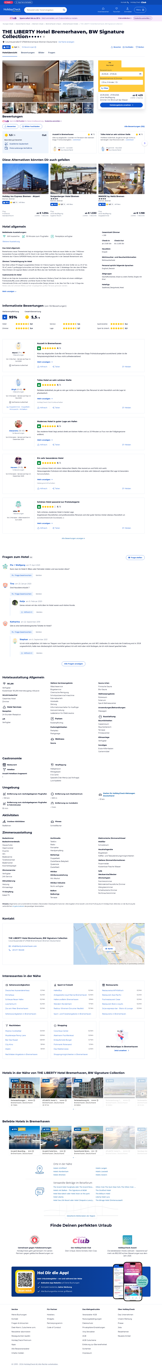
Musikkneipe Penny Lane (15, 1035)
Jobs (120, 1327)
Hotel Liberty (58, 1197)
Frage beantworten (23, 575)
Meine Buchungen (19, 1315)
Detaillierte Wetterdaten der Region (81, 1216)
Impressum (87, 1353)
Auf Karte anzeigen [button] (66, 42)
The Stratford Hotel (103, 1190)
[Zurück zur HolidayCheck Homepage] (12, 10)
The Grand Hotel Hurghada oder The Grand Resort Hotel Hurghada (73, 1187)
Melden (39, 575)
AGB (84, 1336)
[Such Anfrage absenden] (64, 10)
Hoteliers (50, 1315)
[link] (103, 10)
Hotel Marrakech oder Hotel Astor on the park (71, 1193)
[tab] (109, 63)
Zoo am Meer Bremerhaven (16, 1008)
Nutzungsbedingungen (92, 1319)
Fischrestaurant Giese (111, 999)
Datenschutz (87, 1323)
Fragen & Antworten (20, 1323)
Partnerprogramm (54, 1323)
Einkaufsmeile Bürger (63, 1040)
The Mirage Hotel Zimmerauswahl (109, 1200)
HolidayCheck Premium (21, 1340)
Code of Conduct (54, 1327)
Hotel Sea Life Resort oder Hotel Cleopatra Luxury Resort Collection (73, 1200)
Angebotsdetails (18, 906)
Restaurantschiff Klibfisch (112, 990)
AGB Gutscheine (89, 1340)
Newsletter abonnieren (21, 1332)
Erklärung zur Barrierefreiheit (94, 1344)
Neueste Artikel (124, 1336)
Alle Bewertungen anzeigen (73, 538)
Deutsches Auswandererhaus (17, 990)
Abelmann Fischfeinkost (64, 1035)
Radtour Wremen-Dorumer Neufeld (68, 1008)
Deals (7, 2)
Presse (120, 1323)
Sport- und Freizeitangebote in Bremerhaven (72, 1014)
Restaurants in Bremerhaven (114, 1014)
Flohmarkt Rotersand (63, 1044)
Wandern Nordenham (63, 1004)
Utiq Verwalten (88, 1332)
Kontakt (124, 2)
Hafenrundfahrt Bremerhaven (66, 999)
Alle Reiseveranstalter (20, 1349)
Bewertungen (28, 53)
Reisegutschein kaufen (21, 1336)
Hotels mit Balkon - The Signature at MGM (70, 1190)
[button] (30, 81)
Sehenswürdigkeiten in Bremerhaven (20, 1014)
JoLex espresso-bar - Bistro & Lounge (117, 1008)
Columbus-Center (61, 1031)
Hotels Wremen (59, 1175)
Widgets (50, 1319)
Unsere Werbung (125, 1319)
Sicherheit (86, 1349)
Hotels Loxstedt (102, 1171)
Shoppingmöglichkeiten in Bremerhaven (71, 1054)
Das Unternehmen (125, 1315)
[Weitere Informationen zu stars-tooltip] (43, 37)
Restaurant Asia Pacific (111, 995)
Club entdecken (124, 18)
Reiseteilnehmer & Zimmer (111, 78)
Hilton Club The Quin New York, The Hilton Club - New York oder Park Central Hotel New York (116, 1187)
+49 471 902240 (18, 950)
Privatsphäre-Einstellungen (93, 1327)
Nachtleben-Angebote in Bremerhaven (21, 1054)
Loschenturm (10, 1004)
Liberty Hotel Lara (103, 1197)
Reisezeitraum (106, 70)
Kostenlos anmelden (142, 18)
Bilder (41, 53)
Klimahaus (9, 995)
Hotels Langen (101, 1168)
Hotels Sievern (101, 1175)
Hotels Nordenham (60, 1171)
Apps (14, 1344)
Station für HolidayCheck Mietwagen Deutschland (119, 794)
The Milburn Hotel (103, 1193)
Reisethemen (123, 1332)
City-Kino (9, 1044)
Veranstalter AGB (89, 1315)
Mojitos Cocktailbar (13, 1031)
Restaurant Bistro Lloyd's (112, 1004)
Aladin (8, 1049)
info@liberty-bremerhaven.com (24, 946)
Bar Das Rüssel (11, 1040)
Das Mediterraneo (61, 1049)
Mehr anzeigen (8, 291)
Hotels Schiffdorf (60, 1168)
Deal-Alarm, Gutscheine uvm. (24, 1327)
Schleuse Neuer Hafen (14, 999)
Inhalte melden (18, 1353)
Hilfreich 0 (28, 612)
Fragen (51, 53)
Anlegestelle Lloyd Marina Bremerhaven (70, 995)
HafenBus (58, 990)
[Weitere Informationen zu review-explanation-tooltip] (35, 47)
